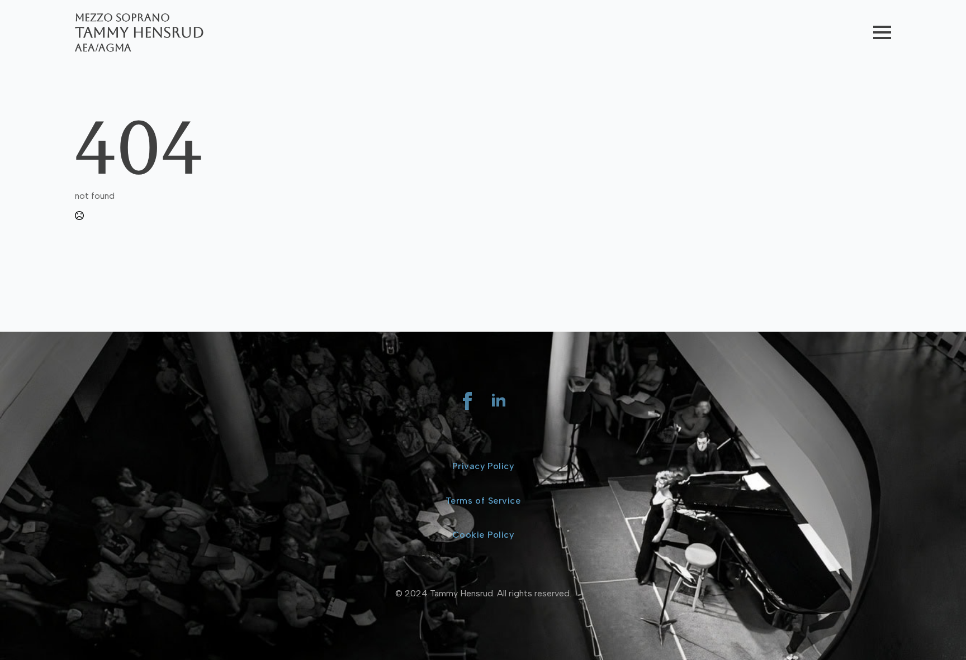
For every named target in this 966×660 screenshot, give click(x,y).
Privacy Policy (483, 466)
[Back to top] (938, 632)
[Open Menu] (882, 32)
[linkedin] (498, 401)
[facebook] (467, 401)
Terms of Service (483, 500)
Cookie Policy (483, 534)
